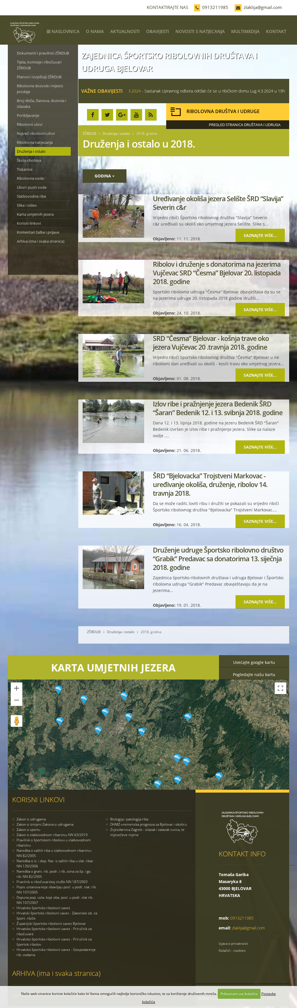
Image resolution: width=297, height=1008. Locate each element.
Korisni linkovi (29, 223)
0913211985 (215, 7)
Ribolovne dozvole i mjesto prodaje (40, 88)
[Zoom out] (16, 700)
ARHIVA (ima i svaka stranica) (56, 973)
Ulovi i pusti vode (31, 187)
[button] (142, 732)
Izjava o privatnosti (233, 943)
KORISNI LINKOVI (38, 799)
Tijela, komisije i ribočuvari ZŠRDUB (39, 64)
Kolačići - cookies (232, 950)
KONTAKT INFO (242, 853)
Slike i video (27, 205)
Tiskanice (24, 169)
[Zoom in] (16, 688)
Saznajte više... (260, 235)
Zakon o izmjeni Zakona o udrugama (45, 824)
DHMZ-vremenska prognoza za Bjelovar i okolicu (148, 824)
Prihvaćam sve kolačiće (239, 993)
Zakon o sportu (28, 829)
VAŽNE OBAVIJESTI (102, 91)
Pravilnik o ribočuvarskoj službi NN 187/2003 (52, 881)
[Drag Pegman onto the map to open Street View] (16, 721)
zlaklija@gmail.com (263, 7)
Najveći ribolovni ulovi (36, 133)
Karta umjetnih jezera (35, 214)
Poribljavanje (28, 115)
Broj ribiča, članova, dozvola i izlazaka (41, 103)
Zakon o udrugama (31, 819)
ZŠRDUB (89, 133)
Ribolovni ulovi (29, 124)
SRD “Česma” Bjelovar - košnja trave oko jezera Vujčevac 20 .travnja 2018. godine (211, 343)
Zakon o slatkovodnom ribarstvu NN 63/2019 (52, 834)
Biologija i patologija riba (129, 819)
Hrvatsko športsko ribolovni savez (43, 907)
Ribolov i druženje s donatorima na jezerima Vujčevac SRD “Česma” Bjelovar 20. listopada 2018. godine (216, 272)
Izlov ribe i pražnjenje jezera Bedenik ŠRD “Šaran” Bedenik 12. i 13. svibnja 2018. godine (217, 408)
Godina (103, 176)
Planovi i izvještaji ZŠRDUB (39, 76)
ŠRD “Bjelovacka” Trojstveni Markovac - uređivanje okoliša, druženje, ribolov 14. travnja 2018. (210, 484)
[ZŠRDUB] (27, 10)
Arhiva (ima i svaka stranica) (40, 241)
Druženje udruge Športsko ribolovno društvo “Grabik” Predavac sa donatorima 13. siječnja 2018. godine (218, 558)
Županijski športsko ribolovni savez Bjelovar (51, 923)
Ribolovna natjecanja (35, 142)
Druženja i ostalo (31, 151)
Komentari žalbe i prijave (38, 232)
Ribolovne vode (30, 178)
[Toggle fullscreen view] (280, 688)
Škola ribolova (29, 160)
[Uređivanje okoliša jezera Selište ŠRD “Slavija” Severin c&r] (113, 216)
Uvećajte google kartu (254, 662)
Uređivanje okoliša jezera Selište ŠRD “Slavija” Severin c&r (218, 203)
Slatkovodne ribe (31, 196)
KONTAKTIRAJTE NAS (167, 7)
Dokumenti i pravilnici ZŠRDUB (43, 53)
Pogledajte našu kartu (254, 674)
